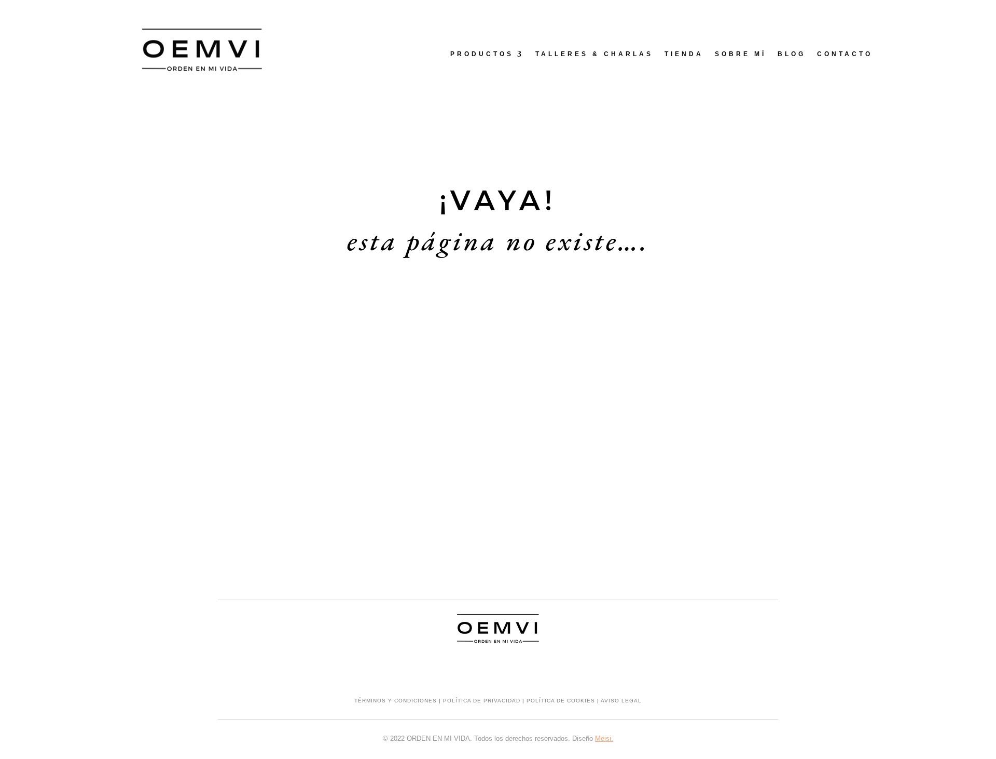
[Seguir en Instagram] (477, 669)
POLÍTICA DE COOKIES (561, 700)
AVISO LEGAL (621, 700)
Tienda (684, 54)
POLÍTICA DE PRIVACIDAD (481, 700)
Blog (792, 54)
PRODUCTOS (482, 54)
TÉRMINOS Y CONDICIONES (395, 700)
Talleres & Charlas (594, 54)
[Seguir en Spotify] (518, 669)
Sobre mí (740, 54)
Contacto (845, 54)
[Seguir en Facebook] (498, 669)
